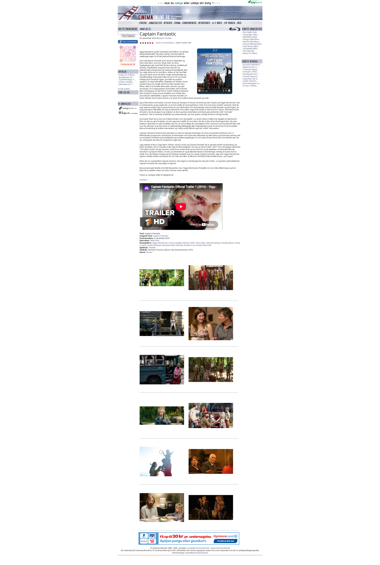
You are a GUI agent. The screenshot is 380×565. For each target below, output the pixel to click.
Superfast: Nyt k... (250, 78)
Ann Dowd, (198, 245)
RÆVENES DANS (250, 37)
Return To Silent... (250, 53)
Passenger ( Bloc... (251, 34)
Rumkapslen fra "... (251, 74)
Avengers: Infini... (250, 71)
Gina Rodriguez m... (251, 83)
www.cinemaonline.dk (220, 548)
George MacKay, (213, 242)
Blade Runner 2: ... (251, 67)
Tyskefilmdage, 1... (127, 79)
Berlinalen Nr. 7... (126, 84)
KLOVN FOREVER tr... (252, 64)
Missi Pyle (207, 245)
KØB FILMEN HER (183, 42)
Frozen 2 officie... (250, 85)
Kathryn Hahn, (189, 242)
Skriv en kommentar (165, 42)
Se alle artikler (124, 88)
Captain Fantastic (160, 235)
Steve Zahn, (201, 242)
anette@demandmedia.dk (196, 552)
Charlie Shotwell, (154, 245)
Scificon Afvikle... (126, 81)
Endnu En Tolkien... (127, 75)
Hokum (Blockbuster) (252, 44)
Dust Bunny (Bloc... (251, 46)
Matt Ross (155, 240)
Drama (149, 252)
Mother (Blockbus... (251, 41)
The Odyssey (248, 51)
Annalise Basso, (228, 242)
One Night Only (250, 32)
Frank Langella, (175, 242)
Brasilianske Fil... (126, 77)
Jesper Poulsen (165, 38)
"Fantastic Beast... (250, 69)
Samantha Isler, (168, 245)
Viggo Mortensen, (160, 242)
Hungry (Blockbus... (251, 39)
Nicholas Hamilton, (184, 245)
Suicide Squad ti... (250, 76)
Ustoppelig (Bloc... (251, 48)
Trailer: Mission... (250, 81)
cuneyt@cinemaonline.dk (198, 548)
